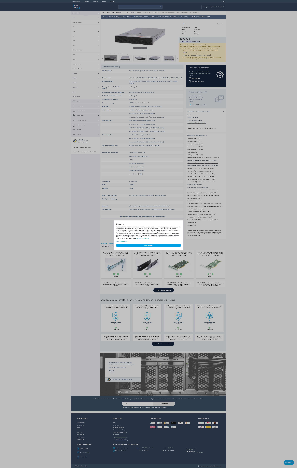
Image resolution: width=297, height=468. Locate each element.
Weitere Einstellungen (122, 241)
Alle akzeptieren (148, 245)
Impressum (152, 237)
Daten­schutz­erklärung (143, 238)
